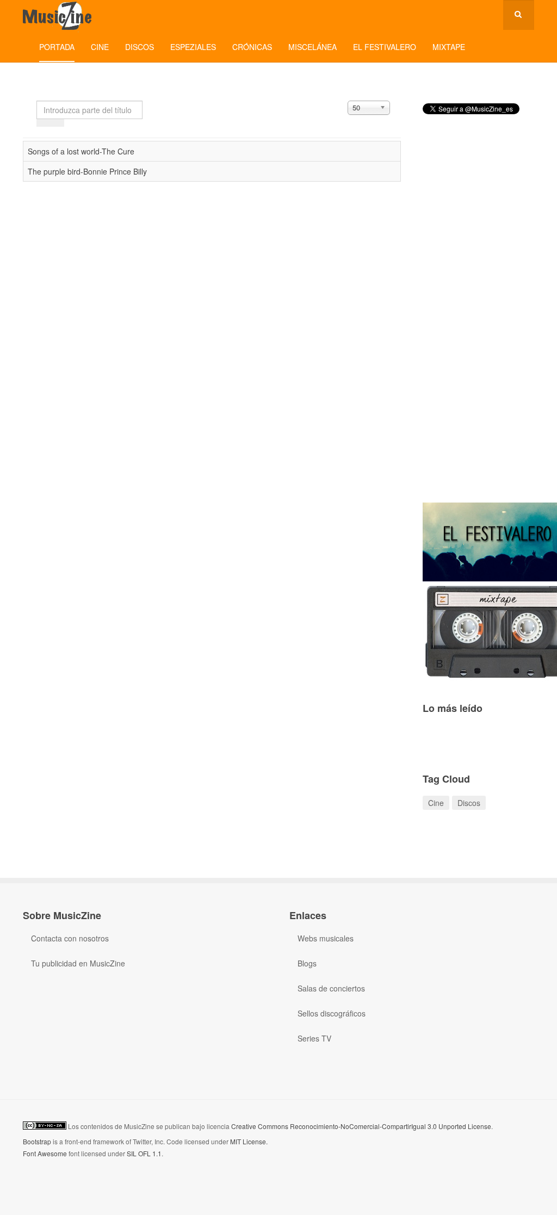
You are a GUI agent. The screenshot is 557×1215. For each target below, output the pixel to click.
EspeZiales (193, 46)
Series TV (314, 1038)
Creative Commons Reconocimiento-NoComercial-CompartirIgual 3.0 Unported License (361, 1126)
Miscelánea (312, 46)
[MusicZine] (58, 15)
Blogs (307, 963)
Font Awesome (45, 1153)
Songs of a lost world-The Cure (81, 151)
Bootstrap (37, 1141)
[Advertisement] (478, 317)
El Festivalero (384, 46)
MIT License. (249, 1141)
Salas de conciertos (331, 988)
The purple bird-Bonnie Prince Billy (87, 171)
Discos (139, 46)
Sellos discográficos (332, 1013)
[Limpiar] (57, 123)
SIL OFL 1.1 (144, 1153)
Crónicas (252, 46)
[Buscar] (43, 123)
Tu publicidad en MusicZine (78, 963)
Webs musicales (326, 938)
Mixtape (448, 46)
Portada (57, 46)
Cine (100, 46)
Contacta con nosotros (70, 938)
